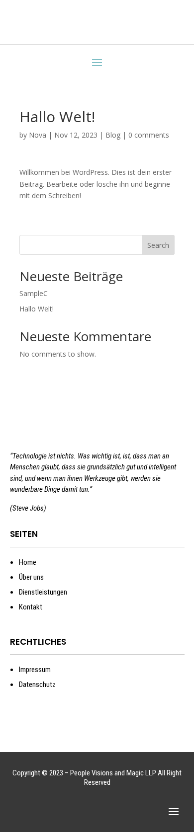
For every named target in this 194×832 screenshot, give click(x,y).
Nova (37, 135)
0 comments (148, 135)
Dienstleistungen (43, 592)
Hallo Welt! (36, 308)
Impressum (35, 669)
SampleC (33, 293)
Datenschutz (37, 684)
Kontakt (30, 607)
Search (158, 245)
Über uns (31, 577)
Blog (112, 135)
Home (27, 562)
